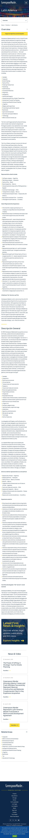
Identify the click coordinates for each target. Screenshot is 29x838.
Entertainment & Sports (8, 740)
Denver (14, 800)
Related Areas (6, 732)
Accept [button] (14, 836)
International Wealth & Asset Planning (11, 750)
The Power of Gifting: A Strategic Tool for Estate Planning (12, 665)
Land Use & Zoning (6, 744)
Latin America (14, 25)
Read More (5, 670)
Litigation (4, 752)
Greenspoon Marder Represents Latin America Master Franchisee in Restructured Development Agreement (13, 711)
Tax (3, 756)
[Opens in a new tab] (27, 29)
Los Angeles (15, 806)
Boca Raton (14, 795)
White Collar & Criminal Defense (10, 738)
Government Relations (7, 742)
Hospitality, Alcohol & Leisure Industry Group (13, 746)
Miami (14, 808)
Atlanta (14, 793)
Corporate (4, 737)
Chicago (14, 798)
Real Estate (5, 754)
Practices (8, 25)
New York (14, 810)
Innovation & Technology (8, 758)
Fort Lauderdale (14, 802)
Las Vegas (14, 804)
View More (13, 725)
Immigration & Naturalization (9, 748)
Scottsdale (14, 814)
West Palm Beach (14, 816)
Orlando (15, 812)
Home (2, 25)
